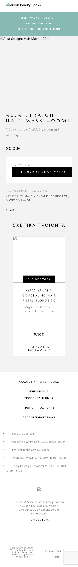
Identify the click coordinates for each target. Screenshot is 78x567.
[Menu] (70, 6)
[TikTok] (47, 530)
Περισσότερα (39, 520)
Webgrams (22, 556)
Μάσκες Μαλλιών (18, 200)
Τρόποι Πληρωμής (39, 398)
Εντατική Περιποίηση (37, 23)
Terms (55, 557)
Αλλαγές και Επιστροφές (39, 381)
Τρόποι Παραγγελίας (38, 417)
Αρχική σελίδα (29, 18)
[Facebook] (31, 530)
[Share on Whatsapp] (34, 210)
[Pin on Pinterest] (29, 210)
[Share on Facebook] (18, 210)
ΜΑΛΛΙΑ (48, 18)
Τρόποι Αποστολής (39, 407)
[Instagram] (39, 530)
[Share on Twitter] (24, 210)
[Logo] (23, 6)
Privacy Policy (55, 551)
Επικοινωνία (39, 391)
